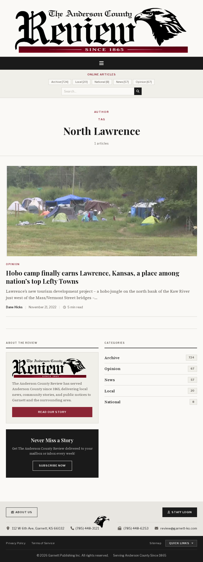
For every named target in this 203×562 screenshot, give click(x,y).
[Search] (138, 91)
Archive (112, 357)
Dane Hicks (14, 307)
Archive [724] (59, 82)
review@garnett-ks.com (178, 528)
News (109, 379)
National (112, 402)
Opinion (13, 264)
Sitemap (156, 543)
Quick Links (179, 543)
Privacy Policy (15, 543)
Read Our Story (52, 412)
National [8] (102, 82)
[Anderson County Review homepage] (101, 30)
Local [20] (81, 82)
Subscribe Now (52, 465)
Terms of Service (42, 543)
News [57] (122, 82)
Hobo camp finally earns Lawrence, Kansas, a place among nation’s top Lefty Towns (92, 277)
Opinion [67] (144, 82)
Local (109, 391)
